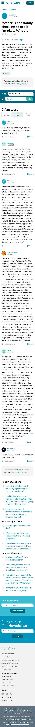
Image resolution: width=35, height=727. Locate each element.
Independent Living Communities (11, 660)
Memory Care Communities (9, 666)
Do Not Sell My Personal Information (20, 724)
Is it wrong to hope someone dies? (18, 527)
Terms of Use (25, 722)
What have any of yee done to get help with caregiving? (19, 589)
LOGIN (30, 3)
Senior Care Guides (7, 680)
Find (3, 93)
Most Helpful (6, 115)
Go (30, 99)
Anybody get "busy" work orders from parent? (17, 558)
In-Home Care (5, 657)
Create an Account (6, 697)
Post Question (17, 611)
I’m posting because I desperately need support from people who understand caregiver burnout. (19, 513)
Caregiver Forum (6, 677)
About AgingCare (6, 700)
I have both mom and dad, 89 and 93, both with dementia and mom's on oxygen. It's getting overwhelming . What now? (19, 579)
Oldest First (28, 115)
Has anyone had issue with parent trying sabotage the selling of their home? (17, 489)
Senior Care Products (7, 686)
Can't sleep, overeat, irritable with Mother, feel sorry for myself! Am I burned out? (18, 567)
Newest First (17, 115)
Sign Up (17, 636)
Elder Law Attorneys (7, 683)
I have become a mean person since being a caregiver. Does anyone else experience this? (18, 546)
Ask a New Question (18, 84)
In (2, 99)
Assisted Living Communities (9, 663)
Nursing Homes (6, 669)
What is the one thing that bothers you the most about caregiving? (18, 536)
